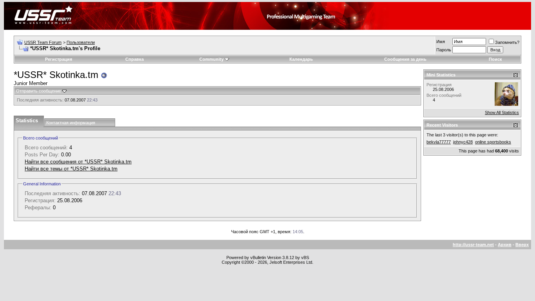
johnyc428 (463, 142)
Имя (440, 41)
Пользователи (81, 42)
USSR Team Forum (42, 42)
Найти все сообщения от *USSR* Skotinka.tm (78, 162)
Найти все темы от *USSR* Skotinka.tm (71, 169)
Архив (505, 244)
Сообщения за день (405, 59)
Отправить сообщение (38, 91)
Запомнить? (507, 42)
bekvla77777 (439, 142)
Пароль (443, 49)
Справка (134, 59)
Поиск (495, 59)
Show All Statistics (502, 112)
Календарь (301, 59)
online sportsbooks (493, 142)
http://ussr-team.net (473, 244)
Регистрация (58, 59)
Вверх (522, 244)
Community (211, 59)
